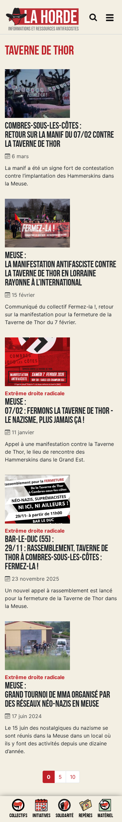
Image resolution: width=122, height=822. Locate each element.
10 (72, 777)
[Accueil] (42, 15)
